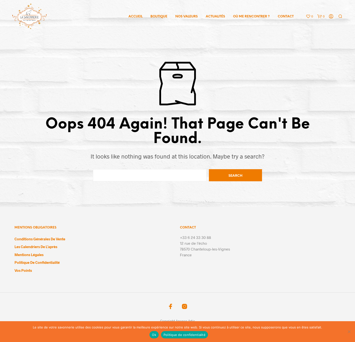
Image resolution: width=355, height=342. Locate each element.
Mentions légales (28, 254)
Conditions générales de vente (39, 239)
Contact (286, 16)
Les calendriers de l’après (35, 246)
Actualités (215, 16)
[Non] (349, 331)
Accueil (135, 16)
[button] (309, 16)
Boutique (158, 16)
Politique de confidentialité (37, 262)
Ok (154, 335)
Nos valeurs (186, 16)
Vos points (23, 270)
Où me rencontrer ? (251, 16)
